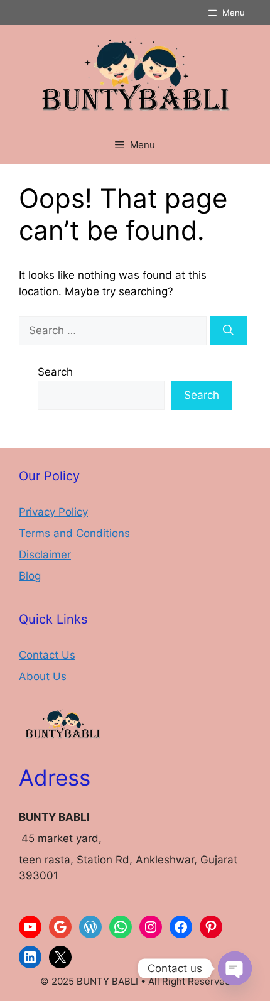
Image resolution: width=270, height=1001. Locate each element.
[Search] (228, 331)
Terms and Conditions (74, 533)
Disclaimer (45, 554)
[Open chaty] (235, 968)
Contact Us (47, 655)
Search (55, 371)
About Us (43, 676)
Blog (30, 576)
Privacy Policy (53, 512)
